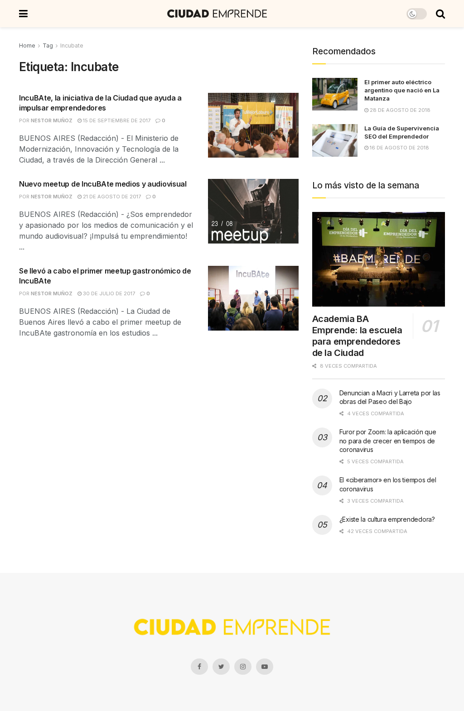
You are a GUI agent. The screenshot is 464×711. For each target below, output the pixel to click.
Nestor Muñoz (51, 120)
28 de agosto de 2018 (399, 110)
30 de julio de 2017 (108, 293)
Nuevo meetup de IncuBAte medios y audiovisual (103, 183)
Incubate (71, 45)
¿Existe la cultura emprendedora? (387, 519)
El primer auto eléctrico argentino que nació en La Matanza (402, 90)
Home (27, 45)
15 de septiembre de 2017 (116, 120)
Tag (48, 45)
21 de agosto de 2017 (111, 196)
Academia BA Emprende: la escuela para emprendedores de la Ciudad (357, 335)
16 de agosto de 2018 (398, 147)
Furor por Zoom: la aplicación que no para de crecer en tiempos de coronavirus (387, 440)
